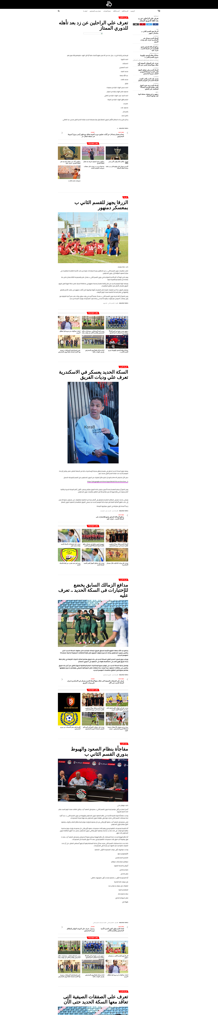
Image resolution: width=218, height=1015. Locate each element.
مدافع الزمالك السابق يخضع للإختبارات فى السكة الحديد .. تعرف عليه (149, 48)
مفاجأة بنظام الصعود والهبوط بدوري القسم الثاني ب (149, 56)
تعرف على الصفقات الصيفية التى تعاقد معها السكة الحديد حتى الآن (148, 64)
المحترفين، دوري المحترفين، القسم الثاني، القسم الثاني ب (145, 60)
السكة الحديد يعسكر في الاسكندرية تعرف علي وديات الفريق (149, 39)
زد (117, 128)
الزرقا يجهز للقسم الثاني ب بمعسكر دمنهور (149, 32)
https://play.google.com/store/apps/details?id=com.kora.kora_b (107, 481)
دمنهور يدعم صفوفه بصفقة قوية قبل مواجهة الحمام (148, 95)
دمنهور (157, 92)
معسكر (102, 510)
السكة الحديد (155, 36)
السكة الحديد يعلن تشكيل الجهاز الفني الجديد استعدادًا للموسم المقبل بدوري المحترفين (148, 71)
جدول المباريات (107, 11)
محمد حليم (107, 510)
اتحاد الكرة (156, 53)
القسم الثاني (111, 303)
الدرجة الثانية (125, 11)
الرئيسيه (133, 11)
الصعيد (116, 922)
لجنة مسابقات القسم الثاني (99, 922)
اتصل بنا (85, 11)
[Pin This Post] (142, 24)
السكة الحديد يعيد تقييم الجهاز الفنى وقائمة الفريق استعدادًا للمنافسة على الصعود (149, 87)
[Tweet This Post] (149, 24)
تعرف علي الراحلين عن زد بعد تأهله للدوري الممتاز (148, 19)
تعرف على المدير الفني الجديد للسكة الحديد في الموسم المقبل (148, 79)
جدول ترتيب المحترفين (95, 11)
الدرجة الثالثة (116, 11)
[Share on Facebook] (155, 24)
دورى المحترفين (106, 674)
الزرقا (157, 29)
